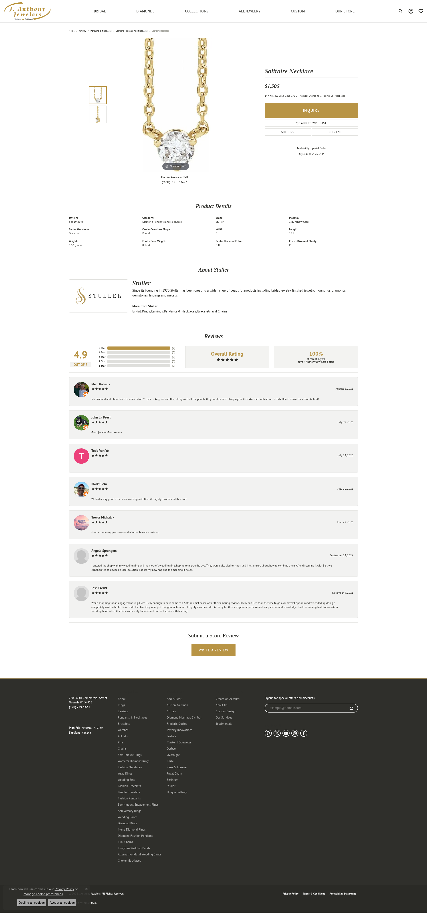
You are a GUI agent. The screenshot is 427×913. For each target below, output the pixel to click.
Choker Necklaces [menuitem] (129, 860)
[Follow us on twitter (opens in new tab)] (277, 733)
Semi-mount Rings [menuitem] (130, 755)
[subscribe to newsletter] (351, 708)
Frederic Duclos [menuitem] (177, 723)
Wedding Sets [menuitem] (126, 779)
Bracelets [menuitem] (124, 723)
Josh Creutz (99, 588)
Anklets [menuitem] (123, 736)
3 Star (102, 356)
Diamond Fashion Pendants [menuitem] (135, 835)
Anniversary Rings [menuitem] (129, 811)
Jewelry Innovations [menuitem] (179, 730)
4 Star (102, 352)
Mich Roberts (100, 384)
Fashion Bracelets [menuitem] (129, 786)
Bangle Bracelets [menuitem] (129, 792)
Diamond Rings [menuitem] (127, 823)
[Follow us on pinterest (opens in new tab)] (268, 733)
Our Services (224, 717)
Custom (298, 11)
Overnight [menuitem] (173, 755)
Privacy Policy (290, 893)
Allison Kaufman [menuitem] (177, 705)
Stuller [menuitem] (171, 786)
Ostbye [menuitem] (171, 748)
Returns (335, 132)
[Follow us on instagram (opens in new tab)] (294, 733)
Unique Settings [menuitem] (177, 792)
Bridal (136, 311)
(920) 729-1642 (174, 182)
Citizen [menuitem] (171, 711)
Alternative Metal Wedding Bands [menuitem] (139, 854)
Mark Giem (99, 484)
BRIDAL (100, 11)
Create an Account (228, 699)
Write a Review (213, 650)
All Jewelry (249, 11)
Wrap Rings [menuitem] (125, 773)
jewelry (82, 30)
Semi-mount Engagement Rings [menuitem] (138, 804)
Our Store (345, 11)
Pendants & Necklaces (101, 30)
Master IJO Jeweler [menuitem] (179, 742)
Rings (146, 311)
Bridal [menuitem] (122, 699)
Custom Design (225, 711)
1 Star (102, 365)
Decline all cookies (32, 902)
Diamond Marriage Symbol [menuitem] (184, 717)
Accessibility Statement (343, 893)
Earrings (157, 311)
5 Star (102, 348)
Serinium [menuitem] (172, 779)
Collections (197, 11)
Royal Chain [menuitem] (174, 773)
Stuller (220, 221)
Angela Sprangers (104, 551)
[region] (175, 105)
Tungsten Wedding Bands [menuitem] (134, 848)
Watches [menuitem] (123, 730)
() (173, 348)
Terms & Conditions (314, 893)
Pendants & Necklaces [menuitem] (132, 717)
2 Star (102, 361)
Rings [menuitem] (121, 705)
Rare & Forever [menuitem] (177, 767)
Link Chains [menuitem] (125, 842)
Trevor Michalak (102, 517)
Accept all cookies (62, 902)
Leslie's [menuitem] (171, 736)
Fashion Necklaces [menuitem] (130, 767)
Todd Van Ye (100, 450)
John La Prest (101, 417)
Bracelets (204, 311)
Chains (222, 311)
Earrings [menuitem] (123, 711)
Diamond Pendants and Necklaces (131, 30)
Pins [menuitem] (120, 742)
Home (72, 30)
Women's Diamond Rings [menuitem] (133, 761)
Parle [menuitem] (170, 761)
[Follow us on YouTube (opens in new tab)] (286, 733)
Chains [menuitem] (122, 748)
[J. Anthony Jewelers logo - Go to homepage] (27, 11)
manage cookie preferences (43, 894)
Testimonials (224, 723)
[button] (401, 11)
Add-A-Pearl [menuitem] (174, 699)
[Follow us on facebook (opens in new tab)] (303, 733)
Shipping (287, 132)
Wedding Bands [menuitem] (127, 817)
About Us (222, 705)
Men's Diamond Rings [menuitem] (132, 829)
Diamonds (145, 11)
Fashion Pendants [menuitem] (129, 798)
